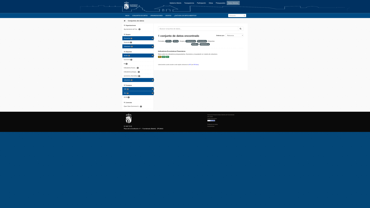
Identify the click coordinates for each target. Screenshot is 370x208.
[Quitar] (170, 41)
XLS (167, 57)
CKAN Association (212, 118)
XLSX (163, 57)
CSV (160, 57)
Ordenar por (220, 35)
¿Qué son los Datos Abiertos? (185, 15)
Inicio (127, 15)
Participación (201, 3)
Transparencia (189, 3)
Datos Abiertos (233, 3)
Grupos (168, 15)
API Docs (195, 64)
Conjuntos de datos (140, 15)
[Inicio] (124, 20)
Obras (211, 3)
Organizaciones (156, 15)
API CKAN (210, 116)
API (190, 64)
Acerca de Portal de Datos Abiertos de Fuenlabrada (220, 114)
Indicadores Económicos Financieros (171, 51)
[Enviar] (244, 15)
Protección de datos (212, 124)
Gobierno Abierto (175, 3)
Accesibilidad (210, 126)
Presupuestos (220, 3)
